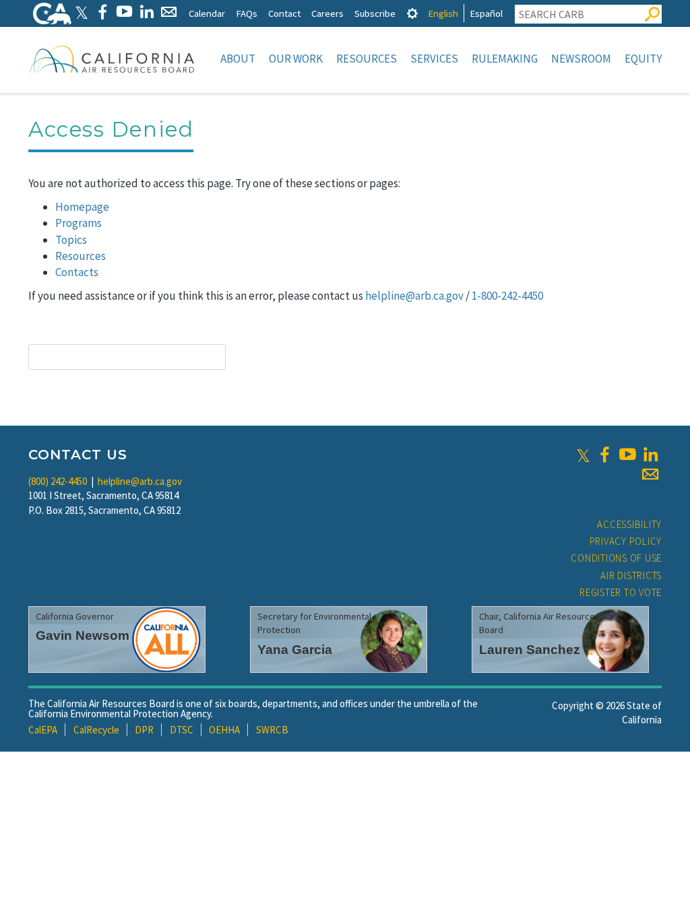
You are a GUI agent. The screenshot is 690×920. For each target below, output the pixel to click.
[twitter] (583, 454)
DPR (144, 729)
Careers (327, 13)
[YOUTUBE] (124, 11)
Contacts (76, 272)
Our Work (296, 58)
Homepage (82, 206)
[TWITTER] (81, 11)
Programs (78, 223)
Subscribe (375, 13)
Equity (643, 58)
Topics (71, 239)
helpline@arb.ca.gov (414, 295)
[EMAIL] (168, 11)
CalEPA (42, 729)
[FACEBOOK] (102, 11)
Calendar (207, 13)
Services (434, 58)
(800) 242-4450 (57, 481)
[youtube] (627, 454)
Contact (284, 13)
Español (486, 13)
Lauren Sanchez (529, 650)
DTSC (181, 729)
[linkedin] (650, 454)
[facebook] (604, 454)
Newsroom (581, 58)
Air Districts (631, 575)
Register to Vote (620, 592)
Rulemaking (505, 58)
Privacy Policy (626, 541)
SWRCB (272, 729)
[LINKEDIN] (146, 11)
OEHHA (224, 729)
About (237, 58)
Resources (366, 58)
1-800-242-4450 (507, 295)
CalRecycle (96, 729)
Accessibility (629, 524)
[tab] (412, 13)
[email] (650, 474)
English (443, 13)
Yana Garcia (294, 650)
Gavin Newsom (82, 635)
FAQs (246, 13)
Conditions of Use (616, 558)
